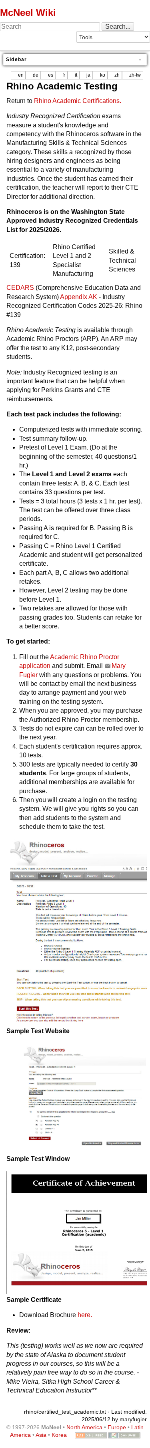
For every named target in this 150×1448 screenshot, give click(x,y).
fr (63, 75)
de (35, 75)
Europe (117, 1427)
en (21, 75)
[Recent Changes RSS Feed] (91, 1435)
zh (117, 75)
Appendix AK (78, 296)
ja (88, 75)
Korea (59, 1435)
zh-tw (135, 75)
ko (102, 75)
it (76, 75)
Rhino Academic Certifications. (77, 100)
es (50, 75)
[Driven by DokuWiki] (124, 1435)
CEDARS (20, 287)
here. (85, 1314)
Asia (41, 1435)
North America (84, 1427)
